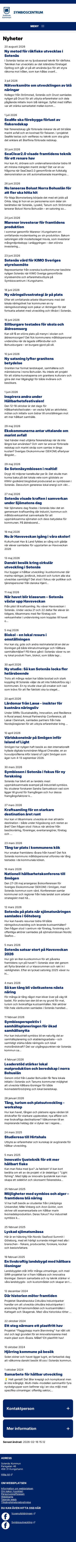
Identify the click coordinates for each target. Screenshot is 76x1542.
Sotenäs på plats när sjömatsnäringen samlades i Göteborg (37, 913)
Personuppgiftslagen (13, 1494)
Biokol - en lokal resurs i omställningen (25, 637)
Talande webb (9, 1499)
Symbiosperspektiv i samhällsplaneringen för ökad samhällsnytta (30, 1026)
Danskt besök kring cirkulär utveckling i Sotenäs (28, 564)
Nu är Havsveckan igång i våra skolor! (37, 536)
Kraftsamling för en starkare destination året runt (29, 812)
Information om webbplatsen (17, 1488)
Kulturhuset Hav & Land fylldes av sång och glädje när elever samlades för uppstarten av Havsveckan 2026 (36, 545)
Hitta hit (6, 1474)
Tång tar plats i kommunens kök (32, 847)
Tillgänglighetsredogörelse (16, 1502)
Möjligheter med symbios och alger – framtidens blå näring (36, 1195)
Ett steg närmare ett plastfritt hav (33, 1325)
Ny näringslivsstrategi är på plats (33, 294)
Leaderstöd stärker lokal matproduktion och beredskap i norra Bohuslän (37, 1068)
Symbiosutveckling (23, 1522)
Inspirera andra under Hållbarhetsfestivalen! (24, 398)
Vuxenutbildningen (23, 1513)
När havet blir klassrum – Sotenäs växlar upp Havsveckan (33, 599)
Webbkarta (7, 1496)
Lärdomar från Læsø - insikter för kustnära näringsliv (33, 705)
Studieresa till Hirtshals (25, 1137)
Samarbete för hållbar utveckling (33, 1374)
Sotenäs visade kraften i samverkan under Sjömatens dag (36, 500)
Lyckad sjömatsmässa (23, 1231)
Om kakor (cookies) (12, 1491)
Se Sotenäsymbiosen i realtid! (30, 469)
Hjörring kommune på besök (29, 1351)
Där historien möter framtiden (30, 1296)
